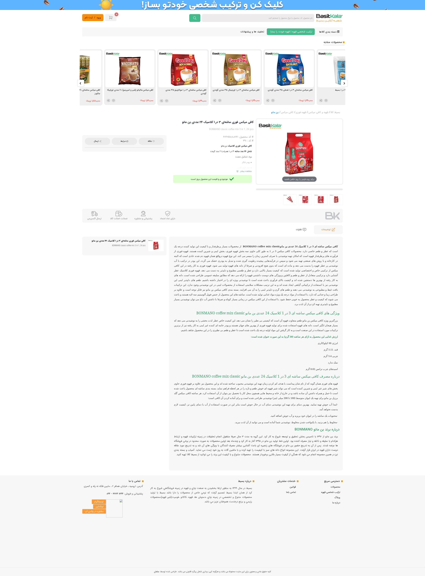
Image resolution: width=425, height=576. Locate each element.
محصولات (335, 487)
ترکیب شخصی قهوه (330, 492)
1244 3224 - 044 (115, 494)
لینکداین (99, 506)
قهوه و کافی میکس (318, 112)
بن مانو (275, 112)
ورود (98, 18)
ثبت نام (89, 18)
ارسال (96, 141)
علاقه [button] (150, 141)
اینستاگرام (98, 501)
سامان (156, 571)
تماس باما (291, 492)
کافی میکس (287, 112)
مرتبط (123, 141)
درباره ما (336, 503)
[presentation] (80, 83)
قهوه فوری (301, 112)
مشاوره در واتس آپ (94, 511)
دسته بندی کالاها (328, 32)
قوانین (293, 487)
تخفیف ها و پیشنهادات (252, 32)
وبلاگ (337, 497)
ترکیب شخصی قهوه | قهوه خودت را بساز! (290, 32)
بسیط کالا (335, 112)
